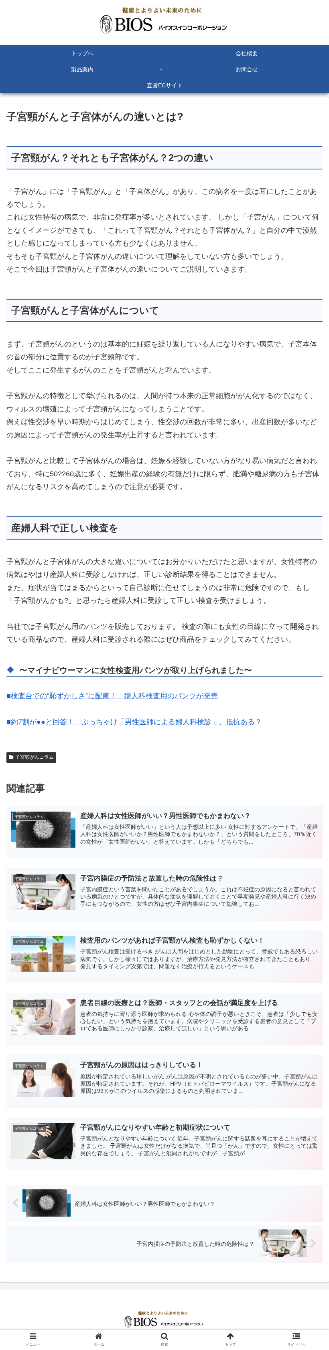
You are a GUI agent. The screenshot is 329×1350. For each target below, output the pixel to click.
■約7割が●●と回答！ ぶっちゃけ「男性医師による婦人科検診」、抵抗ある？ (134, 722)
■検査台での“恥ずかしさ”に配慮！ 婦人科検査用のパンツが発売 (112, 696)
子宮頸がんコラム (34, 757)
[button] (304, 912)
